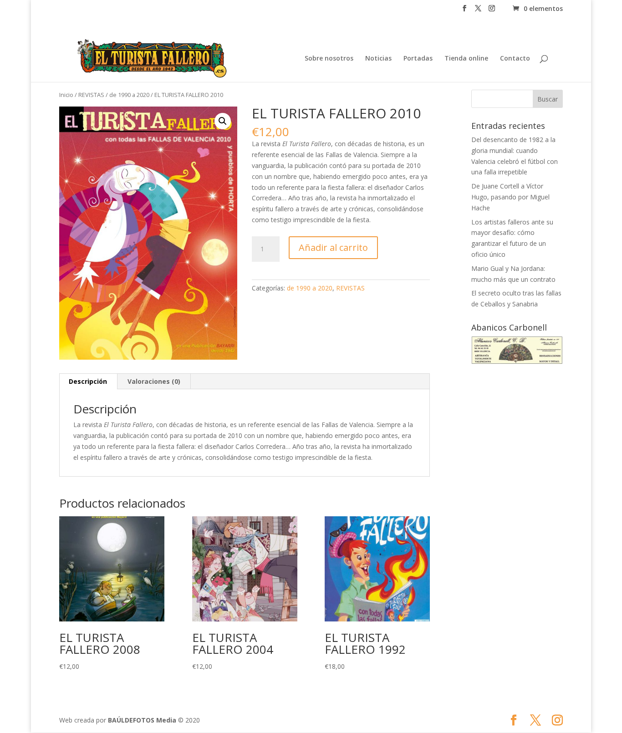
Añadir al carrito (333, 247)
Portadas (418, 58)
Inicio (66, 95)
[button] (222, 121)
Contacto (515, 58)
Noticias (378, 58)
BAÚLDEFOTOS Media (142, 720)
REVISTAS (91, 95)
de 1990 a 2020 (129, 95)
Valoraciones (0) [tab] (153, 381)
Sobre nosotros (329, 58)
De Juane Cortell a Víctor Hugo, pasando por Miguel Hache (510, 197)
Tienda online (466, 58)
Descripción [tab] (88, 381)
